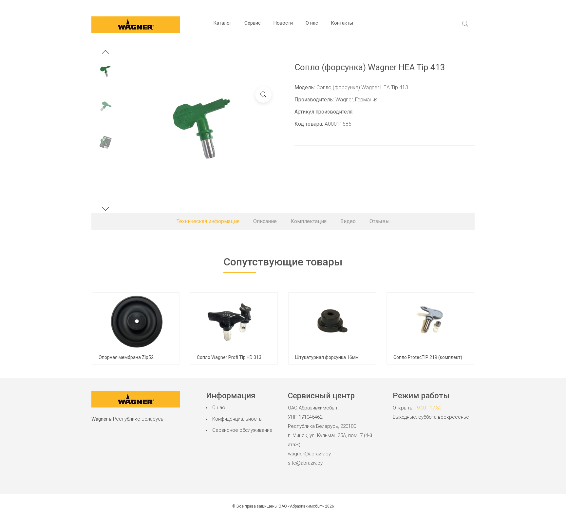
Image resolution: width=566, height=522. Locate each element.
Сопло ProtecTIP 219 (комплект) (427, 357)
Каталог (222, 23)
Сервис (252, 23)
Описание (265, 221)
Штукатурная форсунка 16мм (327, 357)
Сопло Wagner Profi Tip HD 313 (229, 357)
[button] (105, 52)
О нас (312, 23)
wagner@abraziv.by (309, 454)
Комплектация (309, 221)
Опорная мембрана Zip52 (126, 357)
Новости (283, 23)
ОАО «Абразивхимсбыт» (301, 506)
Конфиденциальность (237, 419)
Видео (348, 221)
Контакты (342, 23)
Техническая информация (208, 221)
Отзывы (379, 221)
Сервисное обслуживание (242, 430)
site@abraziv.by (305, 463)
